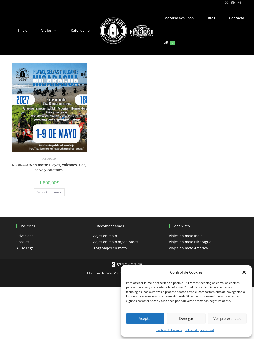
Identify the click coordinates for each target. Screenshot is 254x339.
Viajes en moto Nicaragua (190, 241)
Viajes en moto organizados (115, 241)
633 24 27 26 (128, 265)
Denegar (186, 318)
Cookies (22, 241)
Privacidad (25, 235)
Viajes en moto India (186, 235)
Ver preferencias (227, 318)
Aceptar (145, 318)
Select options (49, 192)
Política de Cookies (169, 330)
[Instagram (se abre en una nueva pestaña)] (238, 2)
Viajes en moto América (188, 248)
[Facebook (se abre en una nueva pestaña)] (233, 2)
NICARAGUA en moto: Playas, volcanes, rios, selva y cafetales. (49, 167)
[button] (244, 272)
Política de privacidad (199, 330)
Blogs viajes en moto (110, 248)
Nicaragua (49, 158)
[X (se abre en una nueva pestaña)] (226, 2)
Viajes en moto (105, 235)
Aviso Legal (25, 248)
